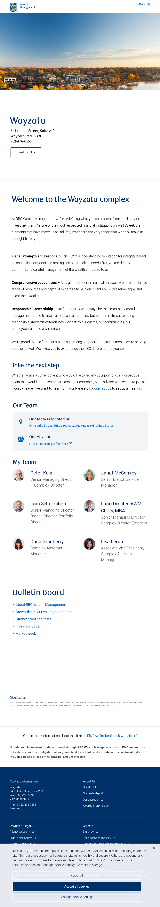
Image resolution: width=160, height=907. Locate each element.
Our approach (91, 799)
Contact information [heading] (24, 781)
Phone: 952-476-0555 (23, 804)
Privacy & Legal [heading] (20, 826)
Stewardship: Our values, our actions (44, 612)
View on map (18, 799)
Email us (15, 808)
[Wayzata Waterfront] (80, 51)
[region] (80, 875)
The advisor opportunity (97, 838)
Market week (26, 633)
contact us (102, 388)
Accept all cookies (76, 886)
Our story (88, 787)
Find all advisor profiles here (48, 444)
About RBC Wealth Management (41, 604)
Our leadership (91, 793)
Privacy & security (20, 831)
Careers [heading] (88, 826)
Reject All (77, 875)
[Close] (153, 848)
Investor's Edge (27, 626)
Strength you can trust (33, 619)
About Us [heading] (89, 781)
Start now (89, 831)
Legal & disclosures (21, 838)
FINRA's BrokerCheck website (110, 735)
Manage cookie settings (76, 897)
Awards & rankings (94, 805)
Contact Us (26, 152)
